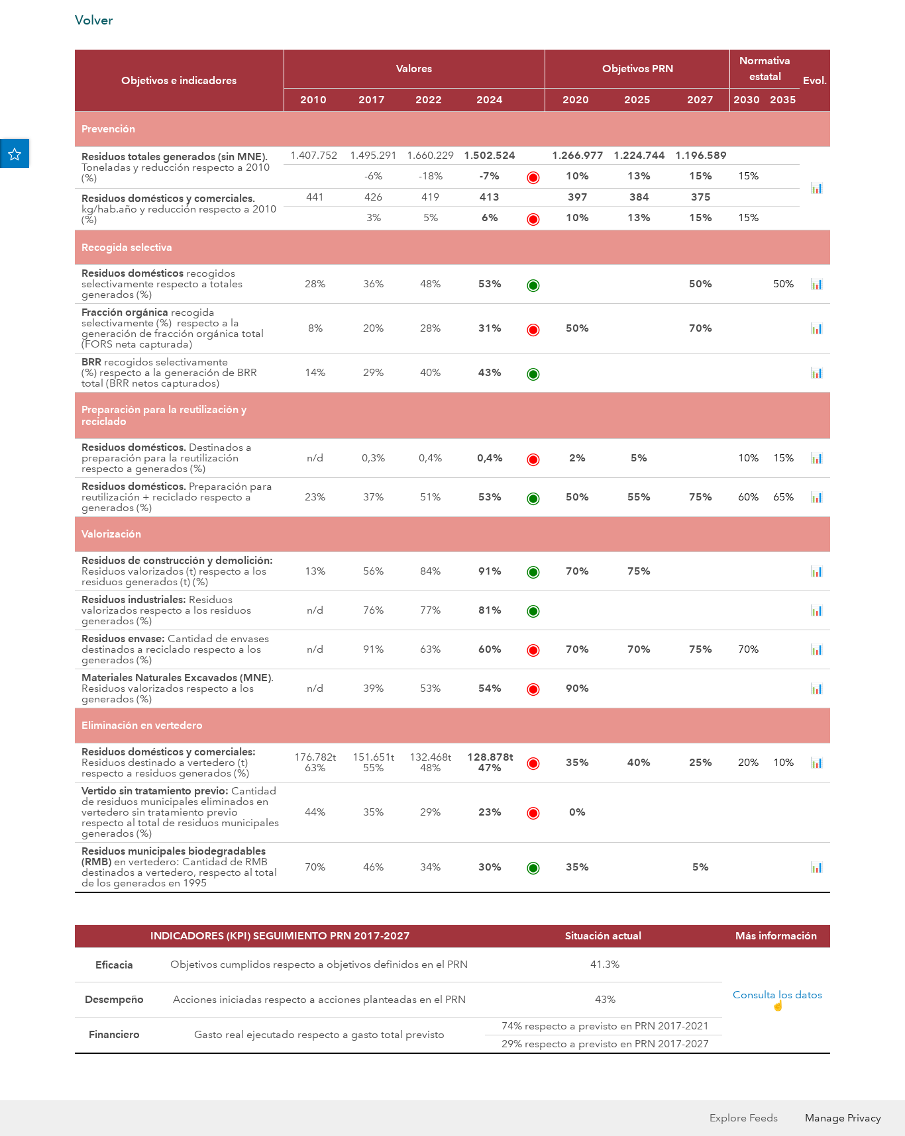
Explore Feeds (744, 1118)
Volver (94, 20)
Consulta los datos (777, 994)
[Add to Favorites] (14, 153)
